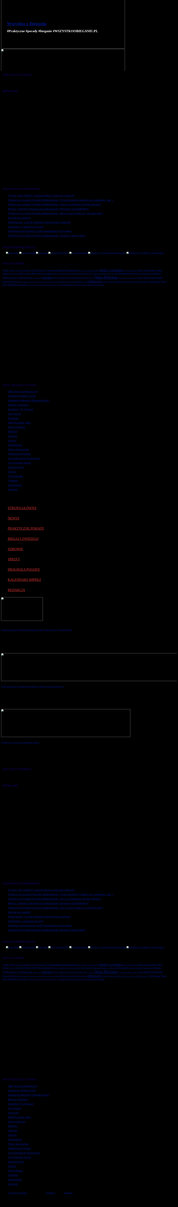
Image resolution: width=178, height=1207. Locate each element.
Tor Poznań (125, 282)
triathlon (12, 284)
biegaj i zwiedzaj (111, 270)
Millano (56, 278)
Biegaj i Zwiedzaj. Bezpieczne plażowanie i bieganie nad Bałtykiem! (48, 209)
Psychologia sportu (19, 462)
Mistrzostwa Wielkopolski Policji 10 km (77, 278)
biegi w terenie (14, 274)
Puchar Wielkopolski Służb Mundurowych (69, 282)
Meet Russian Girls (19, 422)
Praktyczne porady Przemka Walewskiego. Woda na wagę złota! (46, 235)
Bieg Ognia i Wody (28, 273)
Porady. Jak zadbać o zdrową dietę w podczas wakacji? (41, 195)
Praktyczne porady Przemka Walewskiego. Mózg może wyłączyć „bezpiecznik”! (55, 213)
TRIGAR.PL (23, 285)
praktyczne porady (153, 277)
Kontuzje (13, 418)
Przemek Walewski (11, 281)
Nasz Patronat (106, 277)
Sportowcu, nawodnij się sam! (26, 226)
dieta (83, 273)
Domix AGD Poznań (93, 274)
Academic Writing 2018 (22, 396)
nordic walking (131, 278)
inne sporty (14, 413)
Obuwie (12, 436)
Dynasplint (123, 273)
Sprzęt (12, 471)
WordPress (50, 1193)
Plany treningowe (18, 449)
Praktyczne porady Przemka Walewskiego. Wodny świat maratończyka (32, 686)
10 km (12, 270)
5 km (5, 270)
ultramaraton (33, 285)
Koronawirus (37, 278)
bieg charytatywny (131, 271)
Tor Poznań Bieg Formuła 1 (139, 282)
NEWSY (13, 431)
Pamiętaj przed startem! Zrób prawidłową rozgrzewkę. (40, 231)
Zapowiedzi (15, 485)
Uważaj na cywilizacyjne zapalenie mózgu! (20, 742)
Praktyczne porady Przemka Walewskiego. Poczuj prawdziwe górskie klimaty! (54, 204)
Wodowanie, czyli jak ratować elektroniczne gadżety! (39, 222)
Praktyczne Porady (19, 453)
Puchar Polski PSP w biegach (43, 282)
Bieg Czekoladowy (147, 270)
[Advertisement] (85, 137)
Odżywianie (15, 445)
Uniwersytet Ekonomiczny (48, 285)
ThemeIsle (68, 1193)
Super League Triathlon (111, 282)
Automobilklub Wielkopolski (63, 270)
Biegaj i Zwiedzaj (18, 404)
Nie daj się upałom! (19, 217)
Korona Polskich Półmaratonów (141, 274)
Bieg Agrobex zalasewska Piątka (88, 270)
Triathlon (13, 480)
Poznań (140, 278)
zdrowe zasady (98, 285)
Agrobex (19, 271)
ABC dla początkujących (22, 391)
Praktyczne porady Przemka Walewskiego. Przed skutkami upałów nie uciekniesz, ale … (61, 200)
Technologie (15, 476)
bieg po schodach (45, 273)
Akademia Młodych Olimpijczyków (28, 400)
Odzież (12, 440)
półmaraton (94, 281)
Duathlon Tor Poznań (109, 274)
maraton (47, 277)
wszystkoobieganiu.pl (66, 285)
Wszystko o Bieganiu (26, 23)
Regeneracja (16, 467)
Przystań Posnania (27, 282)
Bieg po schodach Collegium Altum (66, 274)
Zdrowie (13, 489)
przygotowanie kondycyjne (24, 458)
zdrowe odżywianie (84, 285)
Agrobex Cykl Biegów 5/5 (35, 270)
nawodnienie (122, 278)
